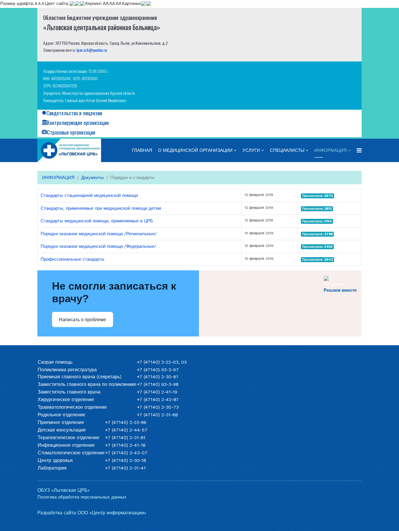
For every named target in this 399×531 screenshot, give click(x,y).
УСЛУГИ (251, 150)
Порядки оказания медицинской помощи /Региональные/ (99, 233)
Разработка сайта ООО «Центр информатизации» (91, 512)
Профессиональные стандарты (72, 259)
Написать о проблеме (82, 319)
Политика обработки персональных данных (81, 497)
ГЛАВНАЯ (142, 150)
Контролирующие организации (78, 122)
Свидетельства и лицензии (74, 113)
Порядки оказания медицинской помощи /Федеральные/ (98, 246)
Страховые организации (71, 132)
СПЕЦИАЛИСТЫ (287, 150)
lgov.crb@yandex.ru (92, 50)
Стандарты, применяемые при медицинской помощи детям (101, 208)
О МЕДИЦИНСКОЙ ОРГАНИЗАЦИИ (195, 150)
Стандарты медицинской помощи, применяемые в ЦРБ (97, 221)
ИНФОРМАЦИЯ (330, 150)
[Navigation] (359, 150)
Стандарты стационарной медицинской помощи (89, 195)
